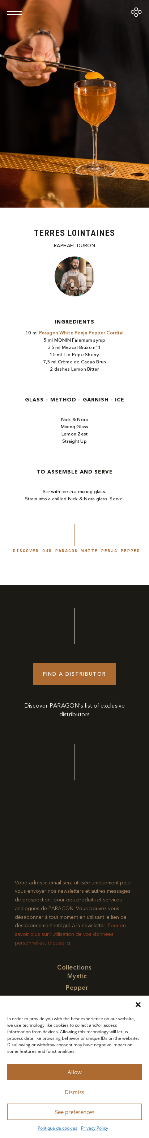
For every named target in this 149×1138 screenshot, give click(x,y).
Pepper (77, 988)
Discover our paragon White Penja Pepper (76, 551)
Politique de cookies (57, 1128)
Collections (74, 967)
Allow (75, 1072)
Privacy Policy (94, 1128)
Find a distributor (74, 674)
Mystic (77, 976)
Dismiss (74, 1092)
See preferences (74, 1112)
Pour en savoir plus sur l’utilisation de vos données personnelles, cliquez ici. (70, 934)
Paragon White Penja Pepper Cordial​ (81, 333)
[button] (138, 1004)
